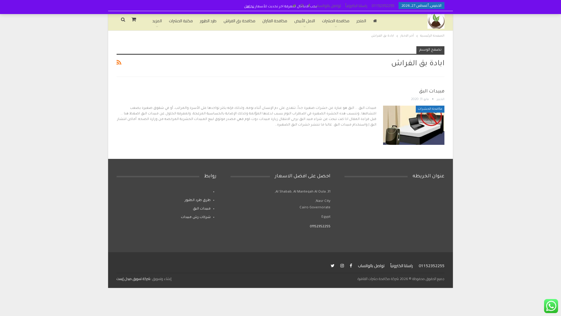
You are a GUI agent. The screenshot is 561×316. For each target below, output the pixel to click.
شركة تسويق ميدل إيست (133, 278)
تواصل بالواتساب (327, 5)
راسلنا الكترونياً (356, 5)
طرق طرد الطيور (198, 200)
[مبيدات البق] (413, 125)
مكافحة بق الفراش (239, 21)
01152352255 (383, 5)
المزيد (157, 21)
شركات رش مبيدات (196, 217)
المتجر (361, 21)
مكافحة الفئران (274, 21)
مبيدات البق (431, 91)
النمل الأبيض (304, 21)
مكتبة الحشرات (181, 21)
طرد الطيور (208, 21)
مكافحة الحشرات (335, 21)
